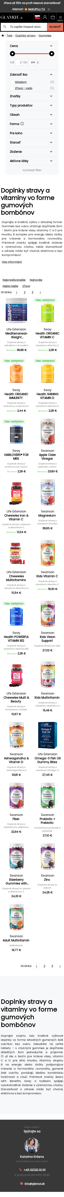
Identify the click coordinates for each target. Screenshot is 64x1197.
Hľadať (55, 26)
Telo (9, 36)
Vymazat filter (32, 170)
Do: (25, 62)
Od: (12, 62)
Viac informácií (12, 262)
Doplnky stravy (25, 36)
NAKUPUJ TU (36, 9)
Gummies (45, 36)
